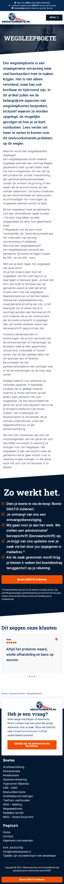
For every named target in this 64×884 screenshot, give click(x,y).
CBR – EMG (10, 787)
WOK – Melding (12, 804)
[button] (29, 676)
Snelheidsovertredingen (18, 796)
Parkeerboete (11, 771)
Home (4, 693)
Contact (8, 836)
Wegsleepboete (12, 808)
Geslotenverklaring (15, 779)
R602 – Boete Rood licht (18, 817)
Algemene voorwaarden (18, 840)
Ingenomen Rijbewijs (16, 783)
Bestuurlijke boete (14, 792)
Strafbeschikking (13, 767)
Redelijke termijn (13, 812)
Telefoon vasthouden (16, 800)
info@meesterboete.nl (26, 731)
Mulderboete (11, 775)
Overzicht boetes (17, 693)
